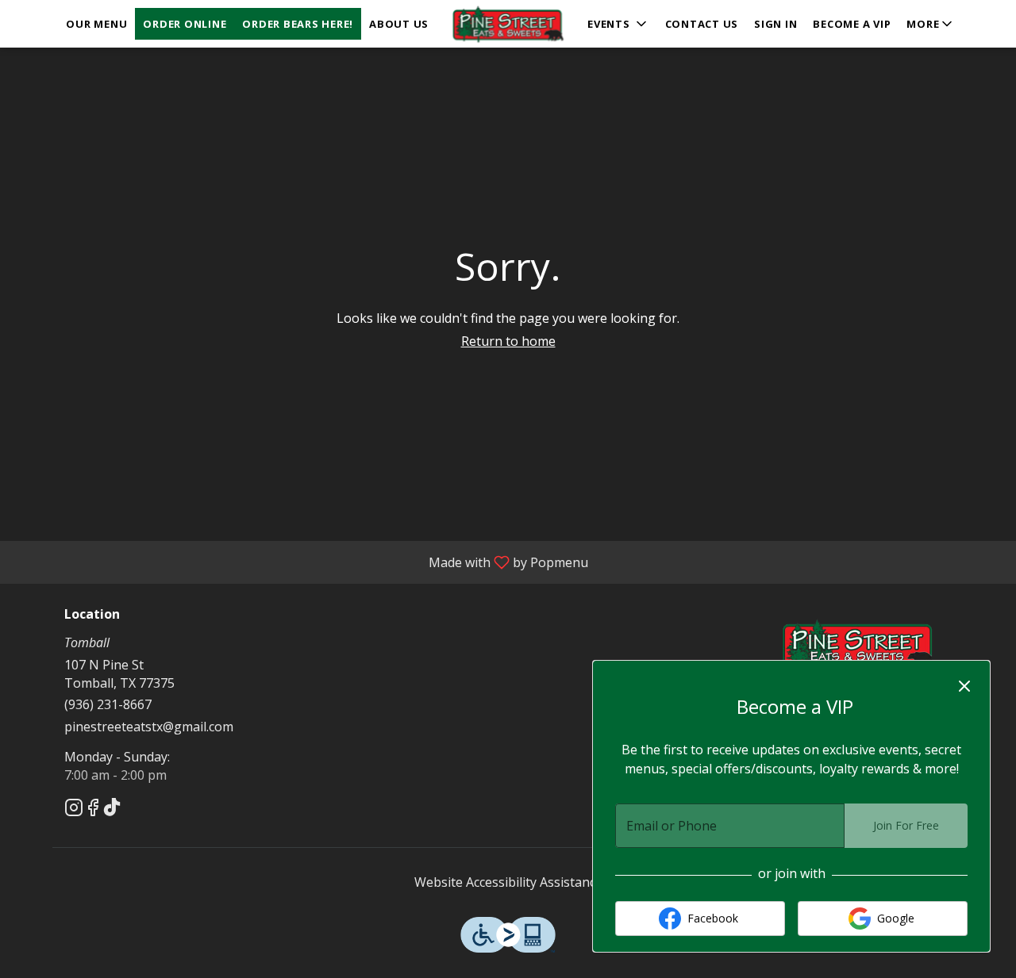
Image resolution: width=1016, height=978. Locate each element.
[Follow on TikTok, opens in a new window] (111, 809)
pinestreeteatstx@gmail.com (148, 726)
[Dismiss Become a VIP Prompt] (964, 686)
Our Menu (96, 24)
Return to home (508, 341)
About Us (399, 24)
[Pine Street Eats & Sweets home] (508, 24)
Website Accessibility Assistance (508, 882)
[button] (931, 24)
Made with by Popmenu (300, 561)
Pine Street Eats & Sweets (859, 643)
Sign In (775, 24)
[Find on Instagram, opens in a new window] (73, 809)
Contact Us (702, 24)
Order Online (184, 24)
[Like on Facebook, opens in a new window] (92, 809)
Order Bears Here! (297, 24)
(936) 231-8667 (108, 704)
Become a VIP (852, 24)
